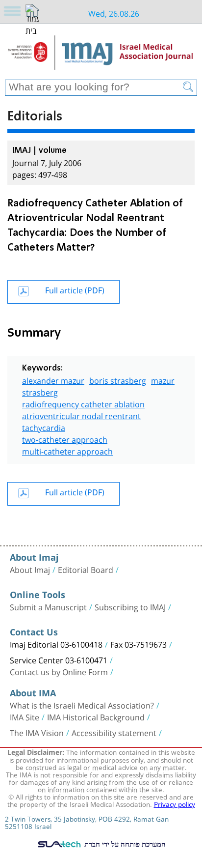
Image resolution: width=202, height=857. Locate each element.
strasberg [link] (40, 391)
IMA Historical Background (96, 716)
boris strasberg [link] (117, 379)
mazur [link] (163, 379)
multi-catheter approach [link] (67, 450)
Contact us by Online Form (59, 671)
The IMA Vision (37, 732)
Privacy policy (174, 803)
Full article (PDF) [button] (74, 289)
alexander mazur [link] (53, 379)
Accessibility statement (114, 732)
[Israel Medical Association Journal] (101, 55)
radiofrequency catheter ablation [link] (83, 403)
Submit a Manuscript (48, 606)
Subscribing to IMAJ (130, 606)
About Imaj (30, 569)
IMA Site (24, 716)
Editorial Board (85, 569)
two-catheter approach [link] (64, 438)
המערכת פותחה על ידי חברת (124, 844)
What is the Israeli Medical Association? (82, 705)
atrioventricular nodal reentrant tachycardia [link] (81, 421)
